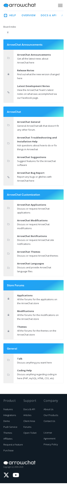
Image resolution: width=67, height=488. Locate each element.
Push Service (10, 426)
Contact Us (49, 421)
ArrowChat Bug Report (30, 172)
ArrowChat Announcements (25, 45)
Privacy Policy (51, 444)
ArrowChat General (28, 121)
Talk (19, 358)
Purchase (8, 450)
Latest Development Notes (33, 86)
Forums (27, 426)
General (12, 348)
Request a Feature (13, 444)
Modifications (25, 311)
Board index (9, 26)
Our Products (51, 415)
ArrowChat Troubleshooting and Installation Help (37, 139)
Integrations (9, 415)
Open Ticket (29, 432)
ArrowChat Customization (23, 195)
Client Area (29, 421)
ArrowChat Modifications (32, 220)
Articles (27, 415)
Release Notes (25, 70)
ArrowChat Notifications (32, 236)
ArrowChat (22, 5)
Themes (22, 326)
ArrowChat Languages (30, 263)
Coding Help (24, 370)
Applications (25, 295)
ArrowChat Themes (28, 251)
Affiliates (7, 438)
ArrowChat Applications (31, 204)
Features (8, 409)
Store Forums (15, 285)
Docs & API (29, 409)
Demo (6, 421)
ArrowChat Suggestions (31, 157)
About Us (48, 409)
